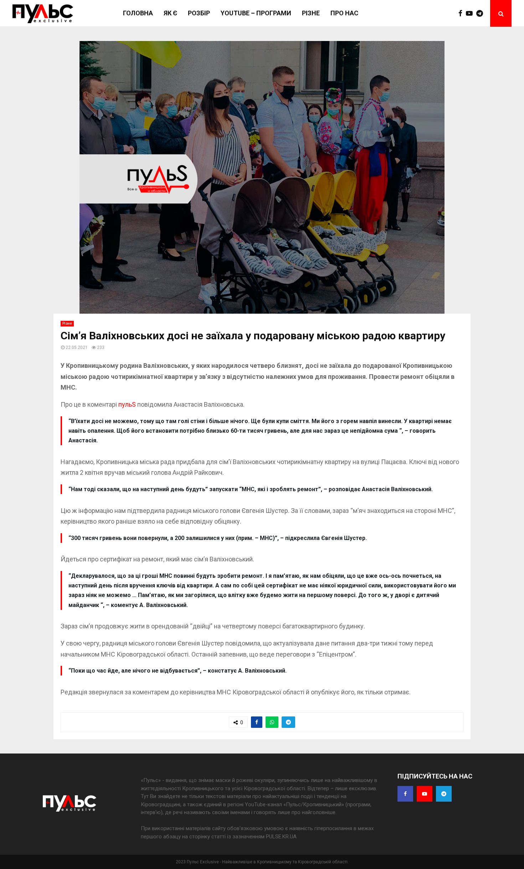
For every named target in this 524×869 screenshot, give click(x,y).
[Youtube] (471, 13)
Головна (138, 13)
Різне (311, 13)
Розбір (199, 13)
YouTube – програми (256, 13)
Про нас (344, 13)
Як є (170, 13)
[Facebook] (462, 13)
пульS (127, 404)
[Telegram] (481, 13)
